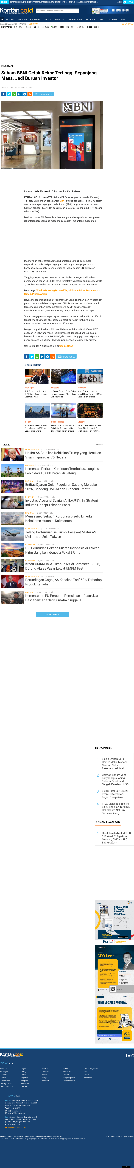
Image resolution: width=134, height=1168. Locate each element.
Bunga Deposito (69, 1077)
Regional (24, 1077)
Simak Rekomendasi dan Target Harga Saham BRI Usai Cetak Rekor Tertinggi (89, 394)
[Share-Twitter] (9, 94)
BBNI (62, 200)
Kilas (85, 1071)
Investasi (22, 19)
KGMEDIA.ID (81, 2)
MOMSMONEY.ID (68, 2)
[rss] (29, 94)
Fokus (23, 1074)
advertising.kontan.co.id (17, 1127)
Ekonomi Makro (69, 1080)
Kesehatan (25, 1083)
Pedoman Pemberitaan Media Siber (38, 1136)
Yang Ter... (25, 1080)
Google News (66, 345)
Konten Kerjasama (91, 1068)
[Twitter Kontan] (129, 1055)
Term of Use (18, 1136)
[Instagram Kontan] (133, 1055)
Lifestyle (112, 19)
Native (86, 1074)
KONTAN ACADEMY (24, 2)
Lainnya (129, 24)
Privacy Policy (57, 1136)
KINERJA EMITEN (54, 2)
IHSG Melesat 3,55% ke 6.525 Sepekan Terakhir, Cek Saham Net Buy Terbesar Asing (116, 808)
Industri (47, 19)
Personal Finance (95, 19)
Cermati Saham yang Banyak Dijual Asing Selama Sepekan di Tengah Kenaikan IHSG (115, 779)
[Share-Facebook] (3, 94)
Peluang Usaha (6, 1083)
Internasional (75, 19)
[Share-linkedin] (19, 94)
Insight (44, 1077)
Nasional (60, 19)
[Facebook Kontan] (126, 1055)
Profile (10, 1136)
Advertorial (88, 1077)
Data (123, 19)
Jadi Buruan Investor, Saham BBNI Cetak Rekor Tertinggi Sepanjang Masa (36, 394)
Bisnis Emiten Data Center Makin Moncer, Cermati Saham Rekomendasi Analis (114, 763)
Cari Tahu (24, 1086)
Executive (45, 1071)
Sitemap (3, 1136)
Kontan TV (46, 1080)
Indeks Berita (52, 614)
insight (10, 19)
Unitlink (66, 1074)
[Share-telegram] (24, 94)
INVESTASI (7, 66)
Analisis (45, 1068)
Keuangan (35, 19)
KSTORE (13, 2)
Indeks (99, 444)
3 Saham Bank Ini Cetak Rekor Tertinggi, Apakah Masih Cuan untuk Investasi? (63, 394)
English (23, 1068)
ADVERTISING (92, 2)
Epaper (4, 2)
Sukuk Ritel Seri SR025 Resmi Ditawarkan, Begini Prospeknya (115, 794)
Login (119, 2)
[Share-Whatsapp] (14, 94)
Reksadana (67, 1071)
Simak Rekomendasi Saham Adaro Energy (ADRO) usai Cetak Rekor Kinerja (36, 428)
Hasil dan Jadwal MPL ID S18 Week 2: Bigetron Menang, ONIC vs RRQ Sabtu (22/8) (116, 838)
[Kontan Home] (2, 19)
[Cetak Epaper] (110, 13)
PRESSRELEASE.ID (40, 2)
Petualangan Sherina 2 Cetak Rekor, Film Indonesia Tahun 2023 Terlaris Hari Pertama (89, 428)
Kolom (44, 1074)
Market (65, 1068)
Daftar (130, 2)
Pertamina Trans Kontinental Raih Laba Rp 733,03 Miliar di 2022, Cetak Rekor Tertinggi (63, 428)
